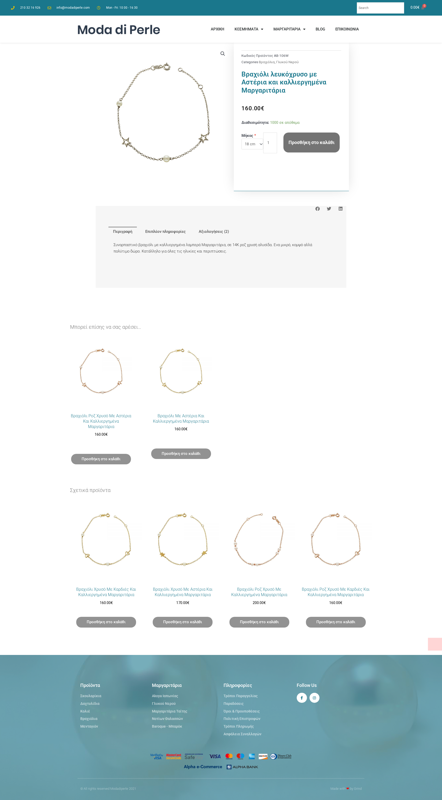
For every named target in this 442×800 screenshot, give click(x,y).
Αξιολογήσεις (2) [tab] (214, 231)
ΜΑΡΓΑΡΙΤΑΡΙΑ (287, 29)
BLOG (320, 29)
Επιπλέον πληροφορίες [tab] (165, 231)
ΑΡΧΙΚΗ (217, 29)
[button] (222, 53)
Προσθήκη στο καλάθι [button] (101, 459)
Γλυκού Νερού (287, 62)
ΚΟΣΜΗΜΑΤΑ (246, 29)
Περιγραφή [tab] (122, 231)
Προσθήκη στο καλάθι (312, 142)
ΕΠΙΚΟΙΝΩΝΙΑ (347, 29)
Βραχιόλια (267, 62)
